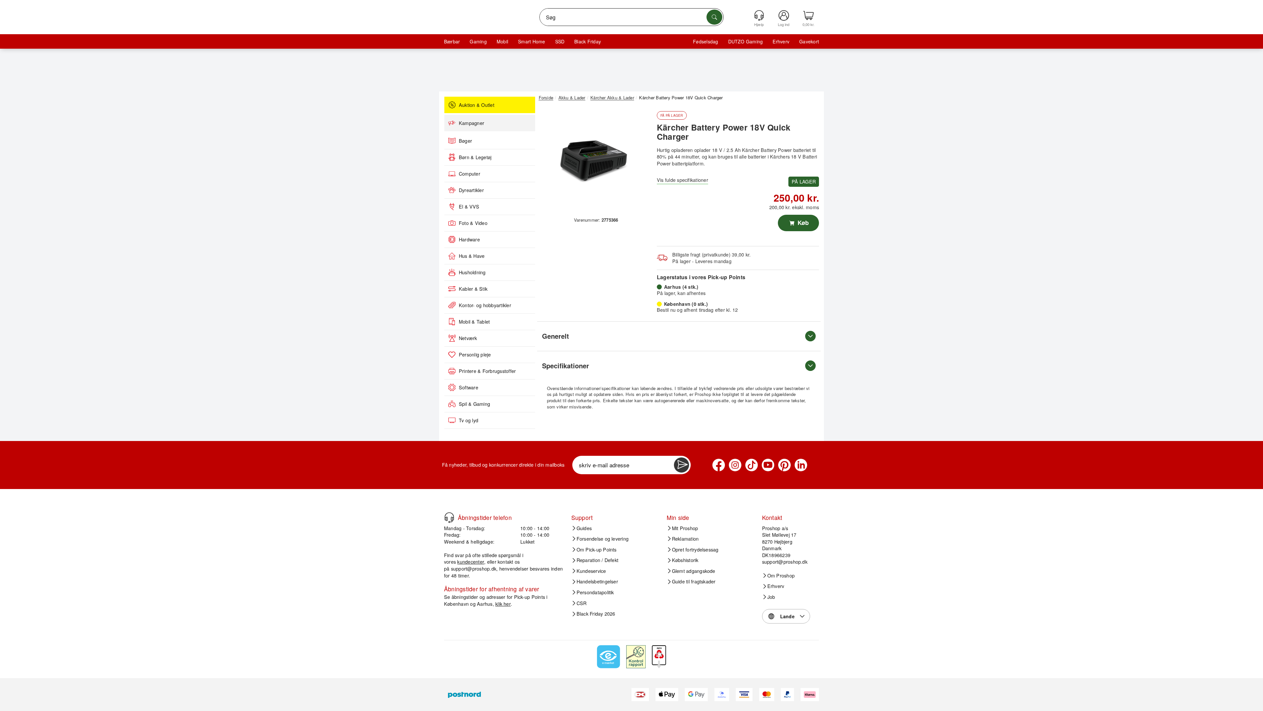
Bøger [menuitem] (465, 140)
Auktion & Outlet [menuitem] (476, 105)
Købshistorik (685, 560)
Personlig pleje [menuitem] (475, 354)
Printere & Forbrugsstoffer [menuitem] (487, 371)
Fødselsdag (705, 41)
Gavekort (809, 41)
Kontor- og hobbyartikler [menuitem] (485, 305)
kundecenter (470, 561)
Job (771, 597)
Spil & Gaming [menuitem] (474, 404)
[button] (593, 160)
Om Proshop (781, 575)
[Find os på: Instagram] (735, 465)
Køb (802, 222)
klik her (503, 603)
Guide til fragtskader (694, 581)
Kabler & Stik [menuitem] (473, 288)
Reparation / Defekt (598, 560)
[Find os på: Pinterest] (784, 465)
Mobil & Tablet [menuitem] (474, 321)
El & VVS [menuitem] (469, 206)
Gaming (478, 41)
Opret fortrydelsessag (695, 549)
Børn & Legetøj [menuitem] (475, 157)
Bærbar (452, 41)
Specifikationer (565, 365)
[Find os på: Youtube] (768, 465)
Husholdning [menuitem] (472, 272)
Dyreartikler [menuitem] (471, 190)
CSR (582, 603)
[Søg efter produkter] (714, 17)
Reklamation (685, 538)
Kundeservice (591, 571)
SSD (560, 41)
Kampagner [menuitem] (471, 123)
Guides (584, 528)
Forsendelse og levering (603, 538)
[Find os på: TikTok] (751, 465)
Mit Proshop (685, 528)
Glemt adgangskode (693, 571)
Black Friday (587, 41)
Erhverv (781, 41)
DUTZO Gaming (745, 41)
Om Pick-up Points (597, 549)
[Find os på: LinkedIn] (801, 465)
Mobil (502, 41)
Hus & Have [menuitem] (471, 256)
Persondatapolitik (595, 592)
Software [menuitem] (468, 387)
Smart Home (531, 41)
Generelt (555, 336)
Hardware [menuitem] (469, 239)
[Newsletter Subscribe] (681, 465)
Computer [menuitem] (469, 173)
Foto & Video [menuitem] (473, 223)
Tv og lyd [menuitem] (468, 420)
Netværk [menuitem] (468, 338)
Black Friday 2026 (596, 613)
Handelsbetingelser (597, 581)
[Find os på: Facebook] (718, 465)
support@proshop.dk (473, 568)
